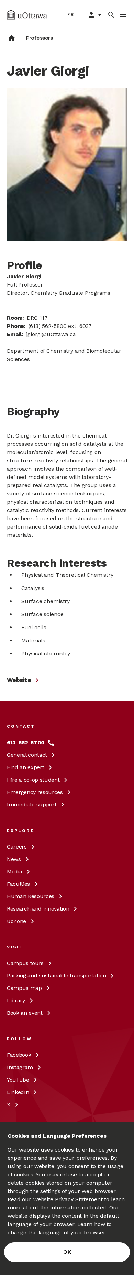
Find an (25, 767)
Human (30, 896)
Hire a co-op (33, 779)
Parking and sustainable (56, 975)
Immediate (31, 804)
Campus (25, 963)
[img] (27, 15)
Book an (25, 1013)
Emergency (35, 792)
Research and (38, 908)
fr (71, 14)
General (27, 755)
